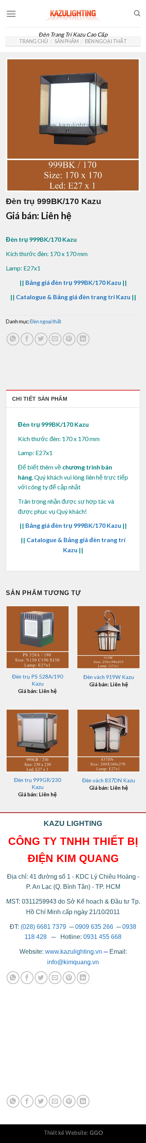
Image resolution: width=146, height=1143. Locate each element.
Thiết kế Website (65, 1132)
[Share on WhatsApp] (13, 339)
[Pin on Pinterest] (69, 339)
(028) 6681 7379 (44, 926)
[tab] (73, 398)
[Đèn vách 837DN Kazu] (108, 740)
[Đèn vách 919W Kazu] (108, 637)
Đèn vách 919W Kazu (108, 677)
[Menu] (11, 13)
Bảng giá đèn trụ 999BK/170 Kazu (73, 282)
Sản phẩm (67, 41)
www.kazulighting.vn (73, 951)
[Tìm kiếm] (137, 13)
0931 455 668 (102, 937)
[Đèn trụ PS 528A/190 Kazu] (37, 637)
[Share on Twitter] (41, 339)
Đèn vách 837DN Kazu (108, 780)
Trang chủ (33, 41)
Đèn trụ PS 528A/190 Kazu (37, 680)
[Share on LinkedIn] (83, 339)
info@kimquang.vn (73, 962)
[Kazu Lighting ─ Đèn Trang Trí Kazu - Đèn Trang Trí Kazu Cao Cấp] (73, 13)
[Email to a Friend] (55, 339)
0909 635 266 (94, 926)
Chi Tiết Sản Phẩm (39, 399)
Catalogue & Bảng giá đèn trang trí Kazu (73, 296)
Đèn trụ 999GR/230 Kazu (37, 783)
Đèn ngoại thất (106, 41)
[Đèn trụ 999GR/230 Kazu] (37, 740)
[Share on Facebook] (27, 339)
